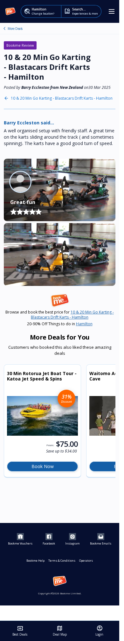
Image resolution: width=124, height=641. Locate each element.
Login (99, 631)
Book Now (42, 466)
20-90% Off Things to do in (60, 324)
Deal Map (60, 631)
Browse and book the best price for (59, 315)
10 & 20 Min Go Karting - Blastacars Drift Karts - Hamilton (62, 98)
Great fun (22, 202)
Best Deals (19, 631)
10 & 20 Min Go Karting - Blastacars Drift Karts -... (4, 28)
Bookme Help (35, 560)
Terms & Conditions (61, 560)
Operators (86, 560)
